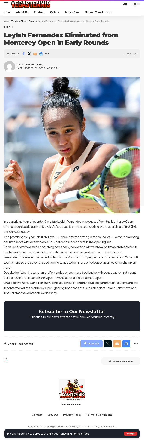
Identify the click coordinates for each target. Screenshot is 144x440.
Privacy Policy (58, 433)
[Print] (41, 54)
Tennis (9, 27)
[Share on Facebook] (23, 54)
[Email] (35, 54)
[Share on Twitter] (29, 54)
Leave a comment (122, 361)
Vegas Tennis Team (29, 64)
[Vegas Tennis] (30, 4)
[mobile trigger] (7, 4)
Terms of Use (80, 433)
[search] (118, 4)
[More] (46, 54)
